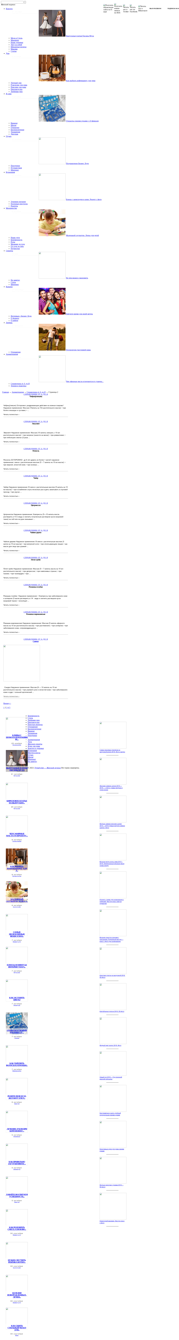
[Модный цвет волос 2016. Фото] (113, 1043)
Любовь (9, 323)
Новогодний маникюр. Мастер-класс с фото (112, 1222)
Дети (30, 742)
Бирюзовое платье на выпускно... (17, 802)
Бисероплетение (17, 130)
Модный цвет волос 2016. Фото (110, 1045)
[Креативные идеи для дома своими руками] (113, 1147)
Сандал (36, 641)
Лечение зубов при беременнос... (17, 1130)
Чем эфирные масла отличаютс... (17, 835)
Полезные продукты (19, 204)
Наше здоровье (17, 42)
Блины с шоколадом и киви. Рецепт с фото (84, 199)
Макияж (14, 49)
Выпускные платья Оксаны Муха (80, 36)
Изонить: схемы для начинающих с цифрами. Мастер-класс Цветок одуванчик (112, 901)
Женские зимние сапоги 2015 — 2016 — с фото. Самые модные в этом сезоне (111, 788)
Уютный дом (16, 83)
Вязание (14, 123)
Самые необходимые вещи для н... (17, 934)
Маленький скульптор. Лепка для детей (82, 235)
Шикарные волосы (18, 47)
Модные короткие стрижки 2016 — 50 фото (111, 1186)
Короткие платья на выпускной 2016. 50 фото (112, 976)
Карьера (9, 287)
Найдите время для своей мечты (79, 314)
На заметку (15, 280)
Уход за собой (16, 45)
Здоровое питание (18, 202)
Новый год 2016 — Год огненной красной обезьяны (111, 1078)
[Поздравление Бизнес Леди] (52, 163)
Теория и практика (18, 386)
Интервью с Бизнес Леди (21, 316)
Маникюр (15, 40)
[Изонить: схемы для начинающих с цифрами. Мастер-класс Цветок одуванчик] (113, 898)
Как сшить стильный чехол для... (17, 1328)
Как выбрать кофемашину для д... (17, 868)
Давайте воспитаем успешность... (17, 1195)
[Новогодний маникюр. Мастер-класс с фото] (113, 1219)
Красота (9, 9)
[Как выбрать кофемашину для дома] (52, 81)
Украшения (15, 132)
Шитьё (13, 125)
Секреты (9, 251)
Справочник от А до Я (20, 384)
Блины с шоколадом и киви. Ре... (17, 737)
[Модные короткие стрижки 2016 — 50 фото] (113, 1183)
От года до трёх (17, 246)
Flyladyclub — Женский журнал (48, 768)
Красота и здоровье (36, 748)
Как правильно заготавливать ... (17, 1163)
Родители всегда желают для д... (17, 1097)
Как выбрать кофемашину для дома (80, 81)
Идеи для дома (34, 746)
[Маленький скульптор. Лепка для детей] (52, 235)
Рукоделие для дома (19, 85)
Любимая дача (17, 92)
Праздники (15, 166)
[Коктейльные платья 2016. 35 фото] (113, 1009)
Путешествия (16, 168)
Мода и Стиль (16, 38)
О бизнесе (15, 318)
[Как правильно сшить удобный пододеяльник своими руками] (113, 1111)
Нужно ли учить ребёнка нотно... (17, 1261)
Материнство (11, 208)
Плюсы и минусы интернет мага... (17, 966)
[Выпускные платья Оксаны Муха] (52, 36)
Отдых (8, 136)
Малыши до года (18, 244)
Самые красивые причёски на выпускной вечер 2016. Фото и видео (112, 751)
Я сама (8, 94)
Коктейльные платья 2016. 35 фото (112, 1011)
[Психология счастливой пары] (52, 350)
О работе (14, 320)
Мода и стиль (17, 775)
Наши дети (15, 238)
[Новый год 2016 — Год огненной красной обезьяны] (113, 1075)
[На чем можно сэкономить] (52, 278)
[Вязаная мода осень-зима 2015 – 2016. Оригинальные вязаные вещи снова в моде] (113, 860)
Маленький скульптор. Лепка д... (17, 900)
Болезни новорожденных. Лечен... (16, 1295)
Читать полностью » (11, 696)
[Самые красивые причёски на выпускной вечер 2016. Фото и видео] (113, 748)
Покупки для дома (18, 87)
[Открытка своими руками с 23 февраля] (52, 121)
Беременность (16, 240)
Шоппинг (15, 170)
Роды (13, 242)
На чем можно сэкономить (77, 278)
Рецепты (14, 206)
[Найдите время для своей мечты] (52, 314)
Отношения (15, 352)
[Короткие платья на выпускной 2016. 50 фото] (113, 973)
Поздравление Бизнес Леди (77, 163)
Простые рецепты (17, 745)
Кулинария (10, 172)
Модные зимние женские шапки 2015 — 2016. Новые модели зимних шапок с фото (112, 826)
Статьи (14, 51)
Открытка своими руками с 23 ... (17, 1031)
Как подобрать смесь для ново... (17, 1228)
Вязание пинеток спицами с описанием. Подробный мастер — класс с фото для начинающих (111, 939)
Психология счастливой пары (78, 350)
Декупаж (14, 134)
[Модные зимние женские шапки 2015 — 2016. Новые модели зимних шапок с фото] (113, 822)
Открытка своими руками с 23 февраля (82, 121)
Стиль (13, 282)
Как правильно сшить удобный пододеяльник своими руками (110, 1114)
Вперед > (7, 703)
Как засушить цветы (16, 999)
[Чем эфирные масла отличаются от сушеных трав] (52, 381)
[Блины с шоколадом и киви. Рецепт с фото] (52, 199)
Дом (7, 53)
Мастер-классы (34, 753)
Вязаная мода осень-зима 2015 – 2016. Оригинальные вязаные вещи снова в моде (112, 864)
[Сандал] (21, 680)
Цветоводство (16, 89)
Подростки (15, 248)
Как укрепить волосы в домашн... (17, 1064)
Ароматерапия (12, 354)
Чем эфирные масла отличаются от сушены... (85, 381)
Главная (5, 392)
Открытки (15, 127)
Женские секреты (35, 744)
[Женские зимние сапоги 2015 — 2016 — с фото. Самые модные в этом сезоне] (113, 784)
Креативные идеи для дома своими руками (112, 1150)
